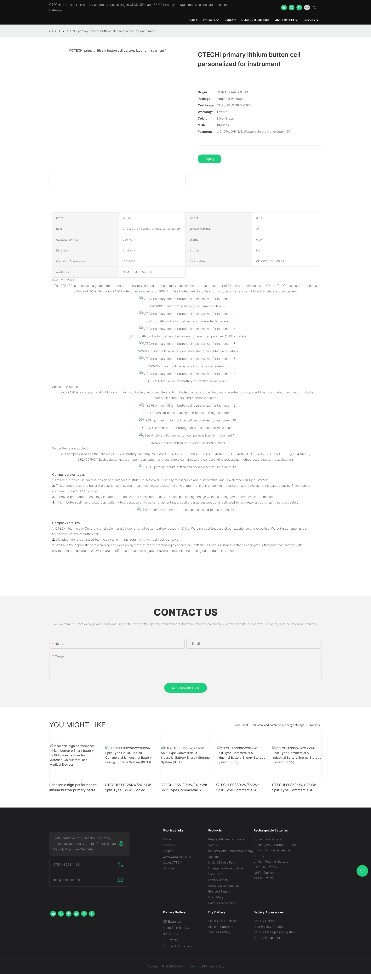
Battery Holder (264, 921)
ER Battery (170, 940)
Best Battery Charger (269, 927)
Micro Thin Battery (176, 928)
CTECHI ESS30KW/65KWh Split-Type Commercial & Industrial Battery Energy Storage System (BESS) (238, 788)
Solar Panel (241, 725)
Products (314, 725)
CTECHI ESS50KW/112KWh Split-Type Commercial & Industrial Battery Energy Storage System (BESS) (294, 788)
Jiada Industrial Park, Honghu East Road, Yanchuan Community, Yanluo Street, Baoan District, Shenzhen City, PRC (84, 843)
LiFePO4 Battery (265, 867)
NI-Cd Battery (264, 873)
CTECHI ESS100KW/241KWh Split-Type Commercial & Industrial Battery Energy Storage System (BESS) (184, 788)
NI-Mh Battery (264, 878)
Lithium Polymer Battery (271, 861)
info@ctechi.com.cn (67, 880)
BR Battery (170, 934)
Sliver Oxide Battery (222, 921)
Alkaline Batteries (220, 927)
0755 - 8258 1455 (66, 864)
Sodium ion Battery (267, 839)
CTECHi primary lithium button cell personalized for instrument (111, 31)
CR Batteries (172, 921)
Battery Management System (275, 932)
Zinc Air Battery (219, 932)
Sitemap (194, 966)
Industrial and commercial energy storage (278, 725)
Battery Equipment (267, 938)
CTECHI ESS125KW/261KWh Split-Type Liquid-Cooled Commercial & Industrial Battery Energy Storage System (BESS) (128, 788)
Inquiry (209, 159)
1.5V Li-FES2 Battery (177, 946)
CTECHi (55, 31)
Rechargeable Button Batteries (275, 845)
